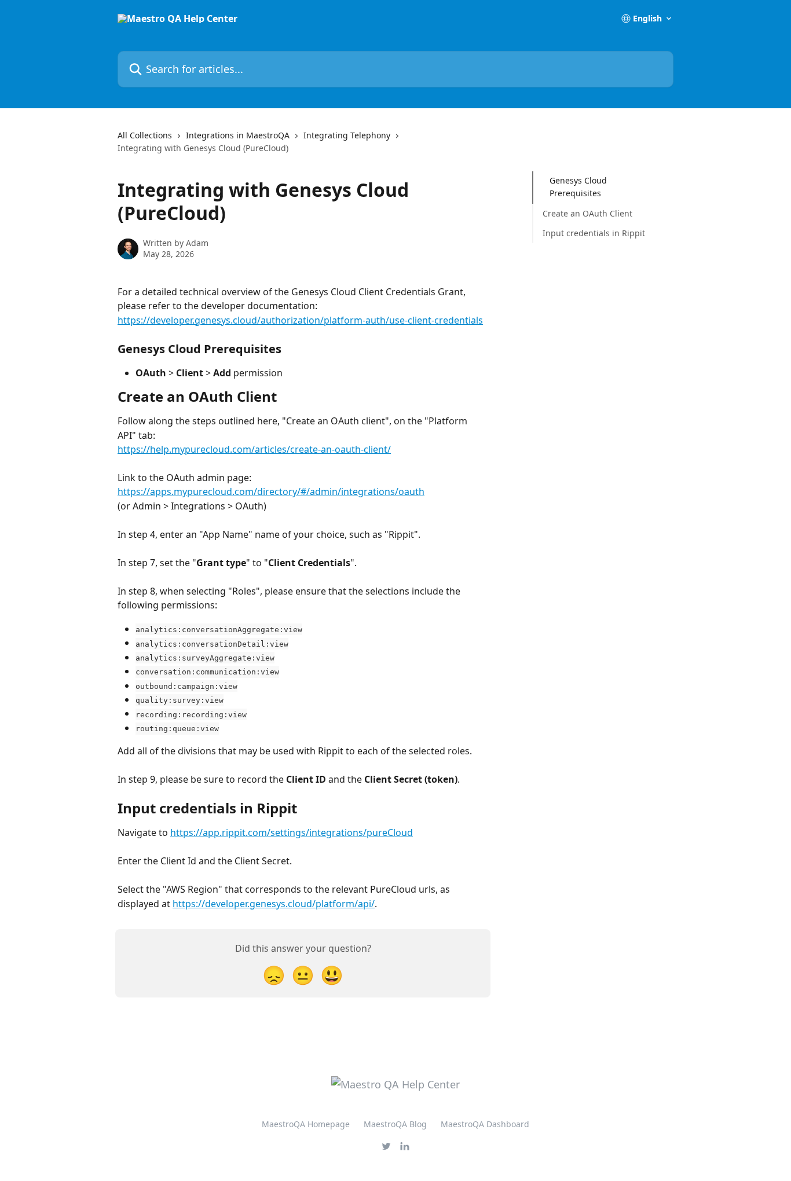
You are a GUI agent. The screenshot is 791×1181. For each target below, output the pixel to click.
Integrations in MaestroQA (238, 135)
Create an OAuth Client (587, 213)
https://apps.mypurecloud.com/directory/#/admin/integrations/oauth (271, 491)
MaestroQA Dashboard (485, 1123)
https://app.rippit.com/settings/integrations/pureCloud (291, 832)
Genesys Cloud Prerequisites (578, 187)
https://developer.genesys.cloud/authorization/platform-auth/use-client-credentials (300, 320)
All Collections (145, 135)
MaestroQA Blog (395, 1123)
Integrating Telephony (346, 135)
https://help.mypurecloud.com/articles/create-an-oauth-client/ (254, 449)
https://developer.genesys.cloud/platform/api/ (274, 903)
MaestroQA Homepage (306, 1123)
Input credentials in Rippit (594, 233)
